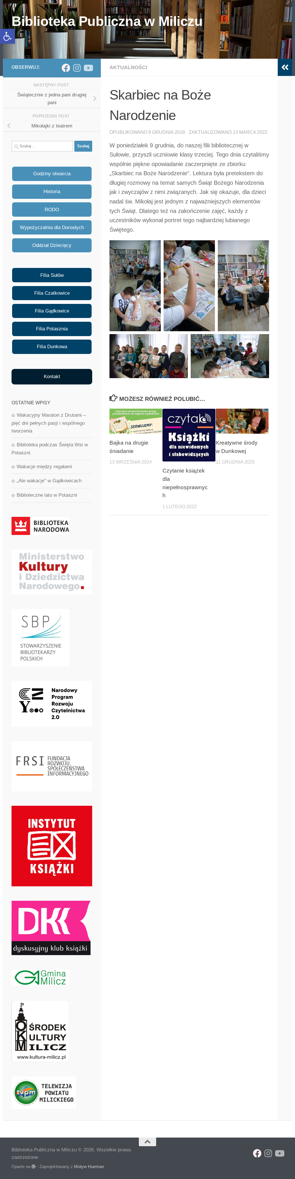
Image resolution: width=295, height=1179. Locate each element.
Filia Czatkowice (52, 293)
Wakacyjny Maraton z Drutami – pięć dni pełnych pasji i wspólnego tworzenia (49, 423)
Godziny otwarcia (52, 173)
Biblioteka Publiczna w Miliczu (107, 21)
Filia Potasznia (52, 329)
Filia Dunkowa (52, 346)
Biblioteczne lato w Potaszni (47, 495)
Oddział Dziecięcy (51, 245)
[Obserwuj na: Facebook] (66, 68)
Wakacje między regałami (44, 466)
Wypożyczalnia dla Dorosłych (52, 227)
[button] (7, 36)
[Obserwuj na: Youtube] (88, 68)
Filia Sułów (52, 275)
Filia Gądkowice (52, 311)
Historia (52, 191)
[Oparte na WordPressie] (33, 1167)
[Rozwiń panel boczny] (285, 67)
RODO (52, 209)
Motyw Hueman (89, 1166)
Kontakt (52, 376)
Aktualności (128, 67)
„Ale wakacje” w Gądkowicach (49, 480)
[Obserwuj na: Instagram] (77, 68)
